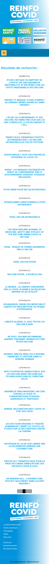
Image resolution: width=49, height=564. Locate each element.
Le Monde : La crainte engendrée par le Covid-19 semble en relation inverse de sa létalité (24, 289)
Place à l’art (7, 537)
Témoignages (8, 531)
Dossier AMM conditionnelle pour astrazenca (24, 203)
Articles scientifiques (10, 528)
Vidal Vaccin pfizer (24, 261)
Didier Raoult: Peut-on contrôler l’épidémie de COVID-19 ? (24, 156)
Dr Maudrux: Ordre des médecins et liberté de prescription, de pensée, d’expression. (24, 307)
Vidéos (5, 534)
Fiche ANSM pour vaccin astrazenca (24, 189)
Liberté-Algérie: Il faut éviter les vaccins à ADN (24, 323)
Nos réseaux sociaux (10, 549)
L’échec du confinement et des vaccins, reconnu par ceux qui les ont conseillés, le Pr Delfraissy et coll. (24, 121)
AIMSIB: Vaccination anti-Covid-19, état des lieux (24, 410)
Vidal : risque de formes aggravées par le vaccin (24, 248)
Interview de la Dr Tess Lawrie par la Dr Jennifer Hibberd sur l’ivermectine (24, 446)
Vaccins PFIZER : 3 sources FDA (24, 274)
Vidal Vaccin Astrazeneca (24, 217)
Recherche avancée (10, 545)
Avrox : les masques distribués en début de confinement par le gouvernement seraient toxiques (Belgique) (24, 173)
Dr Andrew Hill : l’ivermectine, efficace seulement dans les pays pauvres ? (24, 481)
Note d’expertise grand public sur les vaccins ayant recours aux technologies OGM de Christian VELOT (24, 375)
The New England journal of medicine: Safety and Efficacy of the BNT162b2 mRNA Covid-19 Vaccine (24, 233)
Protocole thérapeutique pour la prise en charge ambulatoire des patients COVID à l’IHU (24, 463)
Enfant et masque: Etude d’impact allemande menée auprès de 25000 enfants (24, 102)
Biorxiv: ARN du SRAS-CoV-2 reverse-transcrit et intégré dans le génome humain (24, 356)
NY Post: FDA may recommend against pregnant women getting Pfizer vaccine (24, 339)
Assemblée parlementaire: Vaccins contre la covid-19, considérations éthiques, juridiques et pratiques (24, 395)
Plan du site (7, 542)
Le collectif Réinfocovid (11, 525)
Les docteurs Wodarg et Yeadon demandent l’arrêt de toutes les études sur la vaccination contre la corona (24, 427)
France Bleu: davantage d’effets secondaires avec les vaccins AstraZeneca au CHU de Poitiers (25, 139)
